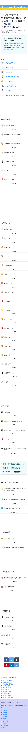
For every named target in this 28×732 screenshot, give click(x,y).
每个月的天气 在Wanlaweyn (15, 95)
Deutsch (5, 725)
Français (5, 727)
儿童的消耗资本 (11, 86)
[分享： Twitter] (11, 659)
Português (6, 720)
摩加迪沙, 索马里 (8, 684)
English (5, 710)
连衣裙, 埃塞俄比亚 (8, 697)
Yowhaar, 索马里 (8, 682)
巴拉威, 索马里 (7, 689)
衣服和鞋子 (10, 91)
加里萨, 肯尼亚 (7, 695)
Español (5, 718)
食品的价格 (10, 68)
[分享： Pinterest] (6, 665)
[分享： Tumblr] (16, 659)
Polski (5, 714)
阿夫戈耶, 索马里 (8, 680)
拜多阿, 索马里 (7, 688)
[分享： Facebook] (6, 659)
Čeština (5, 724)
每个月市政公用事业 (12, 77)
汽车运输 (9, 72)
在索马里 (13, 31)
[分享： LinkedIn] (11, 665)
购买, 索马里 (6, 686)
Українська (6, 716)
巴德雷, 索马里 (7, 693)
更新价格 (18, 471)
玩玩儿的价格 (10, 63)
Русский (5, 712)
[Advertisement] (14, 109)
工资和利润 (10, 81)
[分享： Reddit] (16, 665)
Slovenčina (6, 722)
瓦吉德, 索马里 (7, 691)
